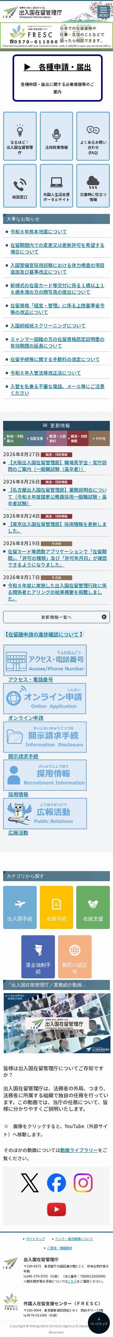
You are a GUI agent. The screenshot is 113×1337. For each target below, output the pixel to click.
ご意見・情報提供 (59, 1247)
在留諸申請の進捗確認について (44, 634)
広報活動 (18, 832)
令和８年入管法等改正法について (45, 372)
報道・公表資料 (57, 438)
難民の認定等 (74, 968)
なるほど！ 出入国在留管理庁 (20, 147)
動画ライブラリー (79, 1150)
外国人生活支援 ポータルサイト (56, 197)
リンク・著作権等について (74, 1238)
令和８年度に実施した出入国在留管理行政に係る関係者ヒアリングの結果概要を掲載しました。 (57, 592)
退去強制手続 (38, 968)
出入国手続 (19, 918)
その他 (100, 438)
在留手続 (56, 918)
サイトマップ (35, 1238)
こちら (72, 1281)
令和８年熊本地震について (38, 231)
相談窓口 (19, 196)
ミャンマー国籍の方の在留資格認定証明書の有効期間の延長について (57, 342)
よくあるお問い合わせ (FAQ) (93, 147)
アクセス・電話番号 (30, 679)
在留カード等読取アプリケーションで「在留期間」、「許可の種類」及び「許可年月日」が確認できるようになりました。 (57, 558)
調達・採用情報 (79, 438)
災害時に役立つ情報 (93, 197)
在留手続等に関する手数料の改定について (55, 359)
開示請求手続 (23, 756)
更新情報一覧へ (56, 617)
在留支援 (36, 438)
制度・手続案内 (15, 438)
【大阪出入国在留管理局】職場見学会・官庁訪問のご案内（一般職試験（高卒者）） (57, 465)
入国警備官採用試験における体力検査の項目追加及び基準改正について (57, 268)
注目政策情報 (56, 147)
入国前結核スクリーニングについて (48, 325)
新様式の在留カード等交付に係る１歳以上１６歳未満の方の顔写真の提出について (57, 288)
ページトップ (98, 1323)
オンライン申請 (25, 717)
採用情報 (18, 794)
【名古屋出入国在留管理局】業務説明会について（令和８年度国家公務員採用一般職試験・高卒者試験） (57, 496)
